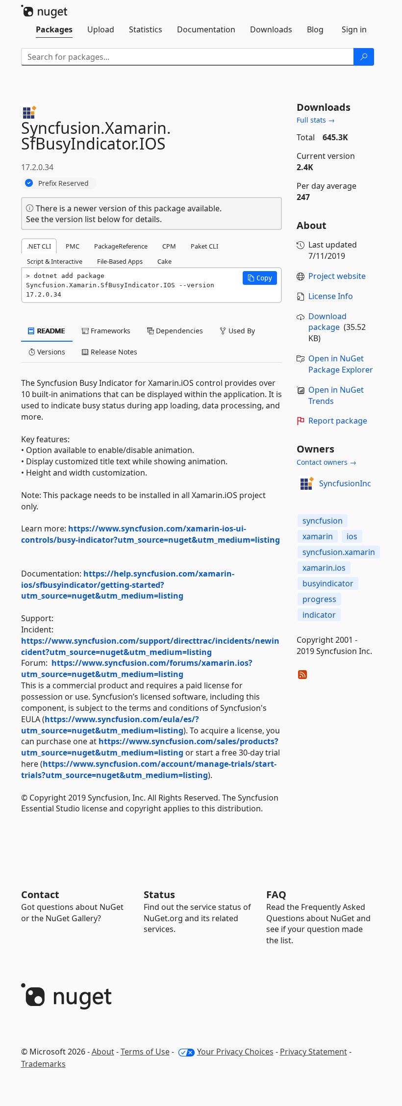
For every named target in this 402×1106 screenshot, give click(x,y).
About (103, 1051)
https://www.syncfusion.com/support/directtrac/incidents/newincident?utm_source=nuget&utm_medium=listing (150, 646)
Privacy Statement (313, 1051)
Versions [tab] (50, 351)
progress (319, 599)
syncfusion (322, 520)
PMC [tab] (72, 246)
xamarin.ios (324, 567)
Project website (337, 276)
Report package (337, 420)
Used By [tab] (240, 330)
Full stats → (316, 120)
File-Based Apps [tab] (120, 261)
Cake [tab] (164, 261)
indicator (319, 614)
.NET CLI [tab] (39, 246)
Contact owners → (326, 462)
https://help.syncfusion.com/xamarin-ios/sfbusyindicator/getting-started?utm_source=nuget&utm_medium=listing (127, 585)
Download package (327, 322)
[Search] (363, 57)
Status (159, 894)
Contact (40, 894)
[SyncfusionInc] (306, 483)
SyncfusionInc (345, 483)
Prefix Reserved (63, 183)
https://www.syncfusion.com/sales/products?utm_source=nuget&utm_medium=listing (149, 747)
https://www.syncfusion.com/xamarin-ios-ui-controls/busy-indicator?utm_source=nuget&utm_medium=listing (150, 534)
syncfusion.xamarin (338, 552)
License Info (330, 296)
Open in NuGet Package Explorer (340, 364)
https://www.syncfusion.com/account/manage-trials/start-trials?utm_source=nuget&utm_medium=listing (148, 769)
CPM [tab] (169, 246)
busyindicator (327, 583)
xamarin (317, 536)
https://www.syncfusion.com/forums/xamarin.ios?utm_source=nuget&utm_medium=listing (136, 668)
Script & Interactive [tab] (54, 261)
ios (352, 536)
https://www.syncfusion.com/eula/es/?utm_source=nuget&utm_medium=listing (110, 725)
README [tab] (50, 330)
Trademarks (43, 1063)
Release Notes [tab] (113, 351)
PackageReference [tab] (121, 246)
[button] (260, 278)
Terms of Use (145, 1051)
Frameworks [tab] (109, 330)
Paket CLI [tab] (204, 246)
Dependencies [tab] (178, 330)
